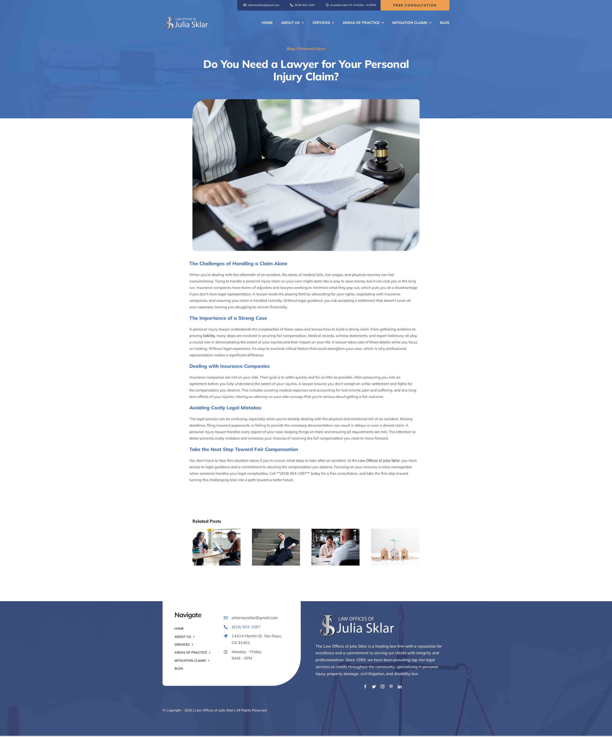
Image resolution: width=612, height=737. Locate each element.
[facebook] (365, 686)
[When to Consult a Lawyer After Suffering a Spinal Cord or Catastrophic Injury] (216, 547)
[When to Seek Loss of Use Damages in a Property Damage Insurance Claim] (395, 547)
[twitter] (374, 686)
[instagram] (382, 686)
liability (209, 335)
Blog (291, 48)
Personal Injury (311, 48)
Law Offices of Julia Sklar (379, 460)
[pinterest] (391, 686)
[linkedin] (400, 686)
